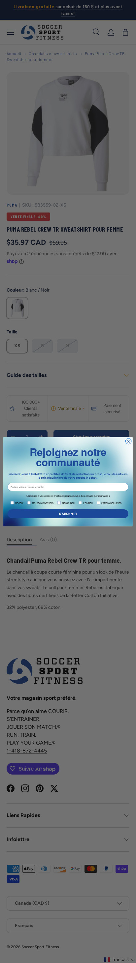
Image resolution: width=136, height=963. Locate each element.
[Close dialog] (128, 441)
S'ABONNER (68, 513)
